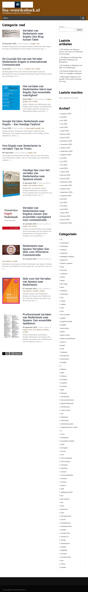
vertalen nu (64, 536)
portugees (64, 448)
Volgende (17, 354)
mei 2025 (63, 165)
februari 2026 (65, 134)
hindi (62, 349)
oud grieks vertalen (67, 441)
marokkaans (64, 396)
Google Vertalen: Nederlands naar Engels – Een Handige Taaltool (23, 123)
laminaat (63, 386)
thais (62, 506)
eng (27, 128)
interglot (63, 362)
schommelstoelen (66, 475)
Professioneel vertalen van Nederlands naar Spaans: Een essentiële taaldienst (37, 319)
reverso (63, 451)
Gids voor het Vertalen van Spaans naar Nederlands (37, 281)
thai (61, 502)
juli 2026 (63, 117)
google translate (66, 321)
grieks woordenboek (67, 338)
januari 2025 (65, 178)
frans (30, 329)
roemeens (64, 465)
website (63, 547)
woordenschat (65, 557)
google (25, 101)
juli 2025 (63, 158)
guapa (62, 345)
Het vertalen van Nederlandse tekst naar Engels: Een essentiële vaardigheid (37, 91)
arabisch (63, 250)
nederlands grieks (66, 424)
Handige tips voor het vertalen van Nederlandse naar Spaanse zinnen (36, 175)
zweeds (63, 567)
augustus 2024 (65, 195)
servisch (63, 482)
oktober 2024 (65, 189)
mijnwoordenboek (66, 403)
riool (62, 454)
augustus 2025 (65, 155)
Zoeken (62, 27)
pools (62, 444)
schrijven (63, 478)
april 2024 (64, 209)
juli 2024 (63, 199)
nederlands (64, 420)
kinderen (63, 376)
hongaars (63, 352)
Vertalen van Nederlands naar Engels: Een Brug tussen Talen (33, 35)
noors (62, 434)
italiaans (63, 369)
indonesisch (64, 359)
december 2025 (66, 141)
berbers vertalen (66, 263)
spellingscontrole (66, 492)
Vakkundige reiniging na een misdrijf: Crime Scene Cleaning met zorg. (70, 79)
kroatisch (63, 383)
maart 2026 (64, 131)
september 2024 (66, 192)
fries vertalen (65, 314)
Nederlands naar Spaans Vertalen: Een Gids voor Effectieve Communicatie (36, 250)
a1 (61, 239)
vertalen (35, 291)
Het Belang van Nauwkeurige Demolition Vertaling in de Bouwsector (70, 59)
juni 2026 (63, 120)
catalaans (63, 273)
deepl (62, 280)
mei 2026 (63, 124)
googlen (63, 325)
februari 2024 (65, 216)
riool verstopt (65, 461)
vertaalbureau (65, 523)
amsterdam (64, 243)
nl (61, 431)
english (63, 304)
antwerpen (64, 246)
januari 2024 (65, 219)
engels (33, 44)
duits (62, 287)
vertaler (37, 69)
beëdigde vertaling (67, 256)
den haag (63, 284)
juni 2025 (63, 161)
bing (62, 267)
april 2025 (64, 168)
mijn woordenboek (67, 400)
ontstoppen (64, 437)
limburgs (63, 393)
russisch (63, 472)
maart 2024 (64, 213)
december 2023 (66, 223)
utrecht (63, 519)
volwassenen (65, 543)
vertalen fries (65, 533)
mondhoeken (65, 407)
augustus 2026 (65, 114)
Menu (5, 18)
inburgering (64, 355)
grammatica (64, 328)
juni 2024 (63, 202)
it (60, 366)
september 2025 (66, 151)
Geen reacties (23, 44)
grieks (62, 332)
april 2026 (64, 127)
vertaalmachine (66, 526)
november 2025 (66, 144)
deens (62, 277)
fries (62, 311)
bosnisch (63, 270)
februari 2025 (65, 175)
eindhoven (64, 294)
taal (61, 495)
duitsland (63, 291)
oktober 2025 (65, 148)
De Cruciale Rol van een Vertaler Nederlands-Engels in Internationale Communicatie (24, 61)
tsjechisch (64, 509)
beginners (64, 260)
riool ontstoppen (66, 458)
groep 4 (63, 342)
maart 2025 (64, 172)
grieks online (65, 335)
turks (62, 513)
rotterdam (64, 468)
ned (38, 44)
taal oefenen (65, 499)
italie (62, 373)
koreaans (63, 379)
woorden (63, 554)
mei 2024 (63, 206)
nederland (64, 417)
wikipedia (63, 550)
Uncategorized (65, 516)
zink (61, 560)
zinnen (40, 185)
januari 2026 (65, 137)
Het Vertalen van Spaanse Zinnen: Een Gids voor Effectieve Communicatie (71, 51)
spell (62, 489)
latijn (62, 390)
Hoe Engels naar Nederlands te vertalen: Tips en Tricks (21, 147)
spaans (34, 185)
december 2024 (66, 182)
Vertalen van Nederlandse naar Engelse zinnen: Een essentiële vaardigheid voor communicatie (37, 214)
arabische (64, 253)
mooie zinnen (65, 410)
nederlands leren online (69, 427)
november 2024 (66, 185)
